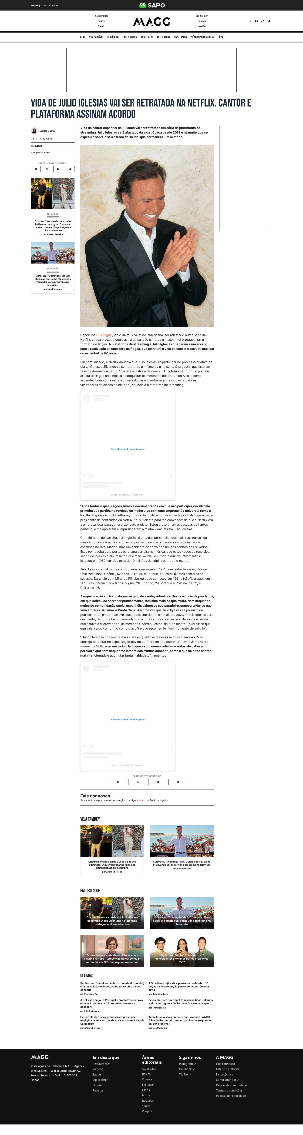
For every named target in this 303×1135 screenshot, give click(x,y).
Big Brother (202, 16)
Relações (148, 1101)
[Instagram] (250, 21)
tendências (113, 37)
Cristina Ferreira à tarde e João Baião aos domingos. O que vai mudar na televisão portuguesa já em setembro (53, 226)
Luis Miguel (104, 335)
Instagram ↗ (187, 1064)
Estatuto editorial (227, 1069)
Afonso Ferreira (55, 234)
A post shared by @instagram (127, 494)
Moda (146, 1095)
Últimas (86, 975)
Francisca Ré (90, 994)
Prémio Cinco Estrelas (202, 37)
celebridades (130, 37)
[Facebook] (256, 21)
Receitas (202, 26)
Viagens (101, 21)
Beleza (146, 1074)
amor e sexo (147, 37)
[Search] (269, 21)
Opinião (202, 21)
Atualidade (149, 1069)
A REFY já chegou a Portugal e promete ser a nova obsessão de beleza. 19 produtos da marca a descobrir (111, 1003)
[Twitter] (263, 21)
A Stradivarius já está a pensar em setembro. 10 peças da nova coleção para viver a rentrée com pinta (179, 986)
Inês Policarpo (55, 289)
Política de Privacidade (231, 1096)
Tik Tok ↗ (185, 1074)
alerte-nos (143, 800)
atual (82, 37)
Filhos (146, 1090)
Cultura (147, 1079)
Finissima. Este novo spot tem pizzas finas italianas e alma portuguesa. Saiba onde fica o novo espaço (181, 1001)
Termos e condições (229, 1090)
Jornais (53, 5)
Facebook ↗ (187, 1069)
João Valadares (160, 994)
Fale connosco (225, 1064)
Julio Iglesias (37, 153)
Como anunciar (227, 1080)
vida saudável (96, 37)
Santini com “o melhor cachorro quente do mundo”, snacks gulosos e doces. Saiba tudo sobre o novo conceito (112, 986)
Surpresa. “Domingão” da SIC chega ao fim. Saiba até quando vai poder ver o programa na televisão (53, 280)
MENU (34, 5)
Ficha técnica (224, 1074)
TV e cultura (163, 37)
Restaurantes (101, 16)
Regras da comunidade (231, 1085)
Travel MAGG (180, 37)
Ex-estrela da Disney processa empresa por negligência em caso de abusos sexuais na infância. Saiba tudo (112, 1020)
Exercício (148, 1085)
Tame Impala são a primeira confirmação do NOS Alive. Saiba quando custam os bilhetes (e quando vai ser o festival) (180, 1020)
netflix (47, 153)
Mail (44, 5)
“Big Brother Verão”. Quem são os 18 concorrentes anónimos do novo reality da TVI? (181, 959)
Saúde (101, 26)
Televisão (36, 145)
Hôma (220, 37)
